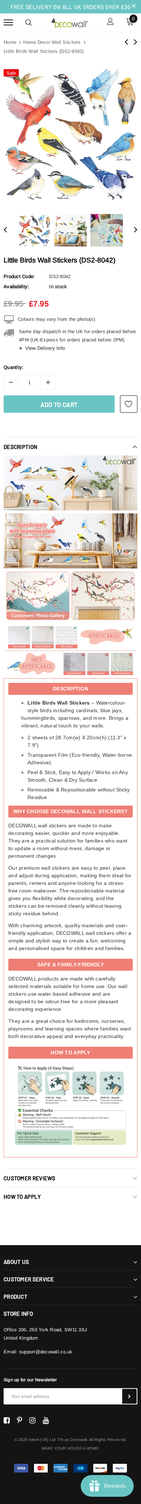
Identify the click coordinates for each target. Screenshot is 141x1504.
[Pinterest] (19, 1420)
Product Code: (19, 276)
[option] (70, 134)
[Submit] (129, 1396)
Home (10, 42)
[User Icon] (110, 22)
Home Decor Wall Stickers (52, 42)
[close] (133, 6)
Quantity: (14, 367)
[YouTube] (46, 1420)
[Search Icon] (28, 22)
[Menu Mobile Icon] (8, 22)
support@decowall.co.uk (46, 1351)
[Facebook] (7, 1420)
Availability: (16, 286)
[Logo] (69, 21)
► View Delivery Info (42, 348)
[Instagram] (32, 1420)
